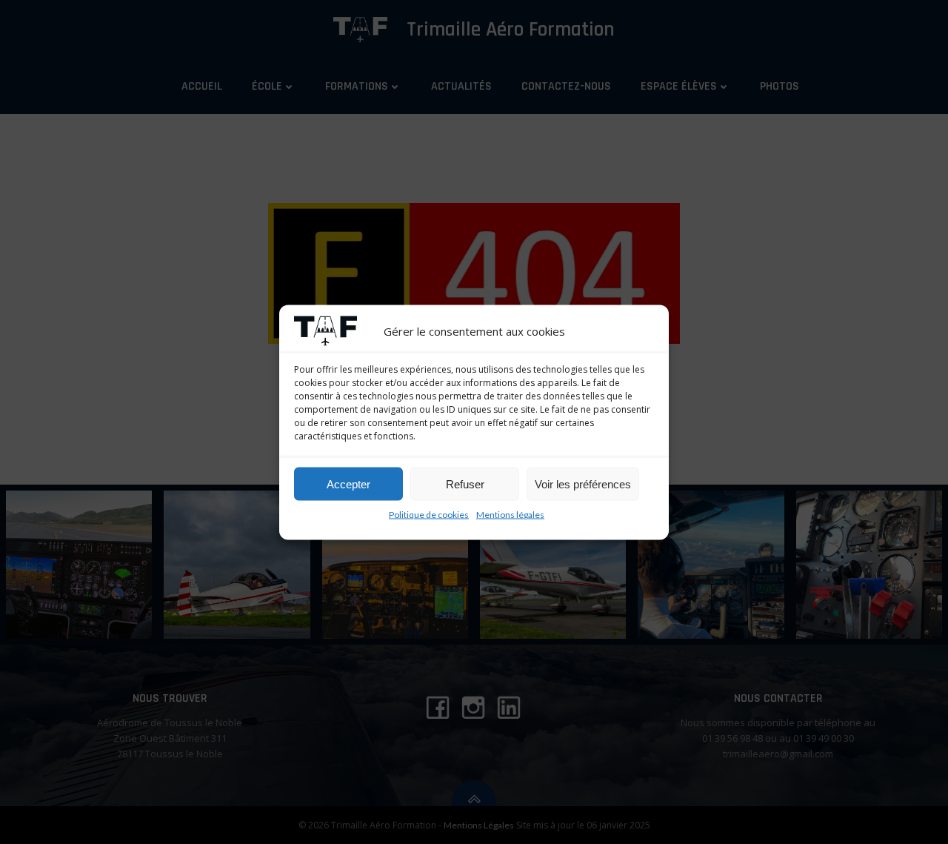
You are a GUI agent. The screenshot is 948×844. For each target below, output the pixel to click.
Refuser (465, 483)
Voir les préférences (583, 483)
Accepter (348, 483)
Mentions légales (510, 513)
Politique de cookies (429, 513)
